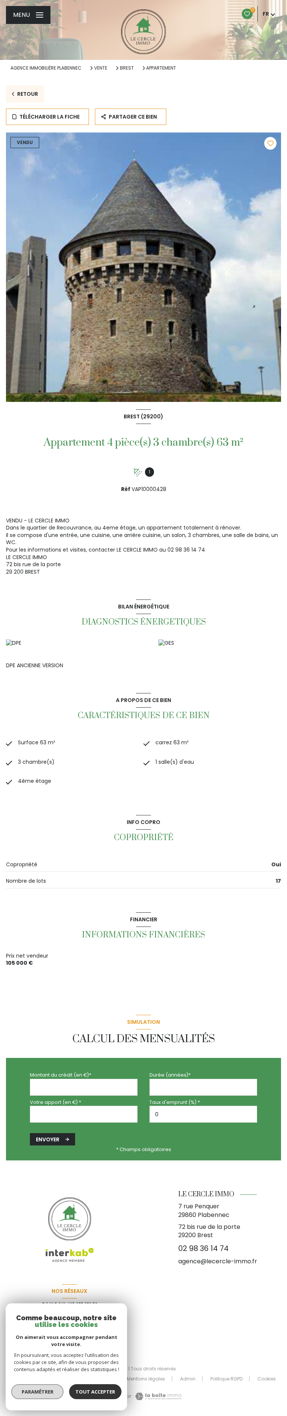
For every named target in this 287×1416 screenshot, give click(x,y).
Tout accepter (95, 1391)
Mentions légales (146, 1379)
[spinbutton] (203, 1114)
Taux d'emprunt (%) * (174, 1102)
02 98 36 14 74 (203, 1248)
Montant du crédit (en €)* (60, 1075)
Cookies (266, 1379)
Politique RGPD (226, 1379)
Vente (100, 68)
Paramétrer (37, 1391)
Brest (127, 68)
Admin (187, 1379)
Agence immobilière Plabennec (45, 68)
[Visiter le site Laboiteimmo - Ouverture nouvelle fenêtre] (157, 1396)
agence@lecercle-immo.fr (217, 1261)
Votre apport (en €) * (55, 1102)
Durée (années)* (170, 1075)
